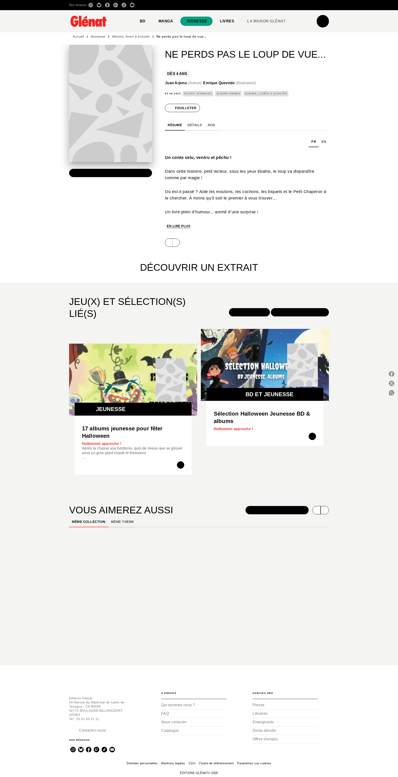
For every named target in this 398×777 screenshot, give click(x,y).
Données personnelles (142, 763)
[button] (264, 5)
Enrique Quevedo (229, 83)
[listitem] (91, 5)
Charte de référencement (216, 763)
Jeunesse (98, 36)
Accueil (78, 36)
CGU (192, 763)
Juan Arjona (183, 83)
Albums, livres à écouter (131, 36)
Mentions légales (173, 763)
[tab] (142, 21)
